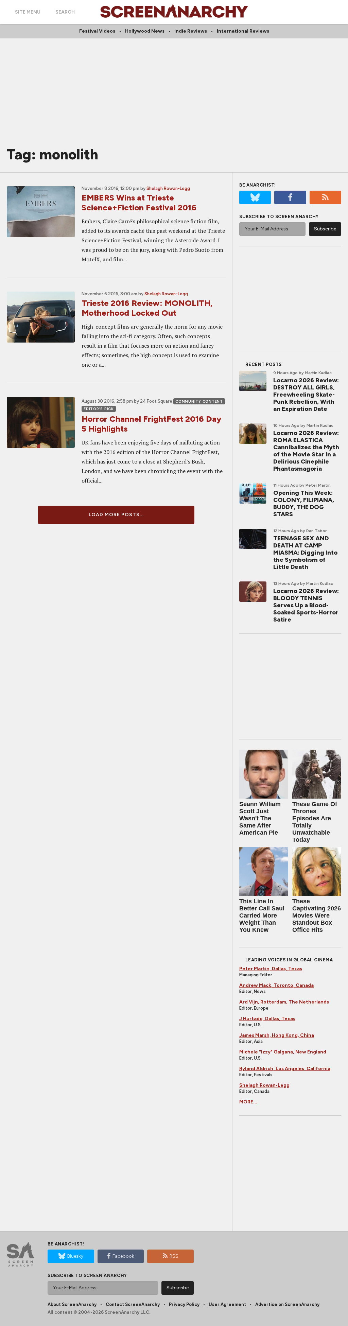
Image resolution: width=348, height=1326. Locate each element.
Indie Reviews (190, 31)
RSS (174, 1256)
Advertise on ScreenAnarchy (287, 1304)
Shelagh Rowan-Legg (168, 188)
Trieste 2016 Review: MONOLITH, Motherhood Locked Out (147, 308)
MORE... (248, 1102)
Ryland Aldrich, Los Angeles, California (284, 1068)
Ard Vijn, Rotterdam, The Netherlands (284, 1002)
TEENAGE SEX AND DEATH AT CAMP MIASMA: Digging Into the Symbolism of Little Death (305, 553)
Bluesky (75, 1256)
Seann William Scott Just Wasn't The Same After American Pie (260, 818)
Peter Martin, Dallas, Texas (270, 969)
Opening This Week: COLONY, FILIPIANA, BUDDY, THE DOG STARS (303, 503)
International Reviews (243, 31)
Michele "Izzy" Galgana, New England (282, 1052)
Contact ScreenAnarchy (133, 1304)
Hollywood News (144, 31)
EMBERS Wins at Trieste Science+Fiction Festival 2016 (139, 202)
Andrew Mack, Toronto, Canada (276, 985)
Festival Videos (97, 31)
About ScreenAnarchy (72, 1304)
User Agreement (227, 1304)
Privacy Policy (184, 1304)
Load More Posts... (116, 515)
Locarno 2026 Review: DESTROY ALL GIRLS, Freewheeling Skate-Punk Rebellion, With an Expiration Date (306, 395)
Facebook (123, 1256)
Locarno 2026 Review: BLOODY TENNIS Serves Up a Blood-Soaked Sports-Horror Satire (306, 605)
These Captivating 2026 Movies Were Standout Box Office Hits (316, 915)
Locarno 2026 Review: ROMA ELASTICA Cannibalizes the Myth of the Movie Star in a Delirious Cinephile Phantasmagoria (306, 450)
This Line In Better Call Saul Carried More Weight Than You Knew (261, 915)
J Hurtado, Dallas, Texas (267, 1019)
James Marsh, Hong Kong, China (276, 1035)
